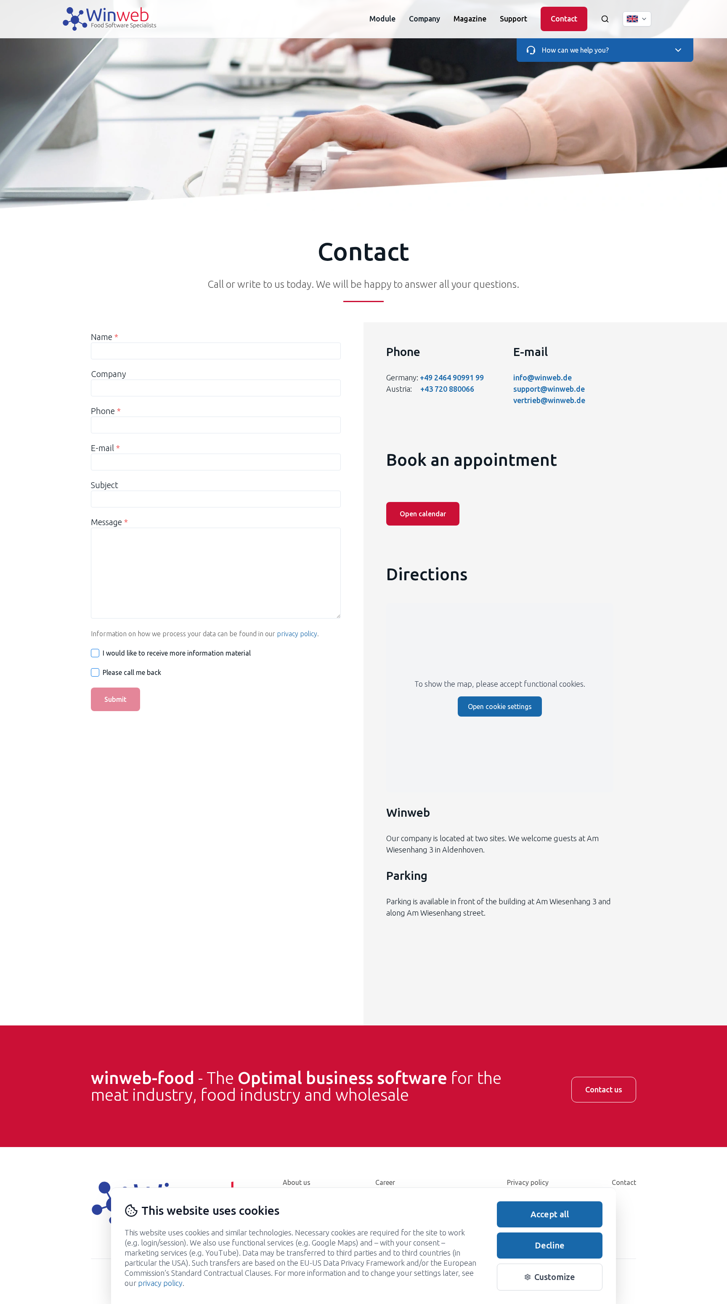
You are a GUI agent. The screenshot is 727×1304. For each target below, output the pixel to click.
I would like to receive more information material (177, 653)
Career (385, 1182)
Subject (104, 485)
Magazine (470, 19)
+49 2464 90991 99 (452, 377)
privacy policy (297, 633)
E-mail (105, 448)
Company (108, 374)
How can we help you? (575, 50)
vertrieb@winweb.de (549, 400)
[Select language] (637, 19)
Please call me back (132, 672)
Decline (550, 1245)
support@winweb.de (549, 389)
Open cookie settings (500, 706)
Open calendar (423, 514)
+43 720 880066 (447, 389)
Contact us (603, 1089)
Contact (564, 19)
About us (296, 1182)
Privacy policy (528, 1182)
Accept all (550, 1214)
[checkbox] (95, 653)
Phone (106, 411)
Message (109, 522)
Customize (554, 1277)
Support (513, 19)
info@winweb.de (542, 377)
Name (104, 337)
